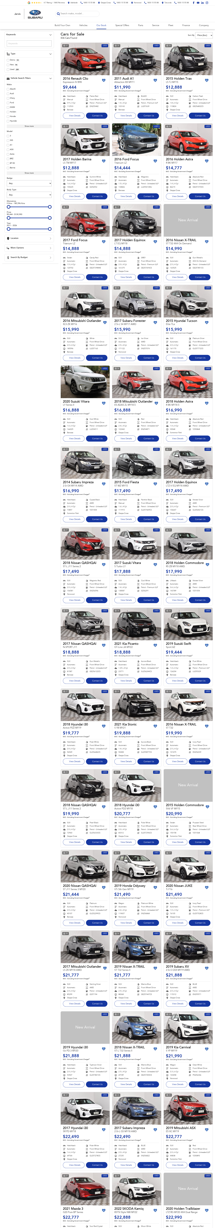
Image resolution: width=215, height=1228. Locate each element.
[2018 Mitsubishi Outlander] (136, 382)
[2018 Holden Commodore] (188, 543)
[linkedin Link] (202, 3)
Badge (9, 178)
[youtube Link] (198, 3)
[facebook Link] (193, 3)
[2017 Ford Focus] (85, 220)
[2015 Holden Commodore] (188, 785)
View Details (74, 116)
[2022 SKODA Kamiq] (136, 1189)
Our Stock (101, 25)
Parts (140, 25)
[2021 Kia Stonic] (136, 705)
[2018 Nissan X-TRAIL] (136, 1027)
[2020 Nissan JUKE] (188, 866)
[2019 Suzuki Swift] (188, 624)
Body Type (11, 190)
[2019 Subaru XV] (188, 947)
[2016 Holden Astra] (188, 139)
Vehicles (83, 25)
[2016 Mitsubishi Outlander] (85, 301)
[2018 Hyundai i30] (85, 705)
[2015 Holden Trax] (188, 59)
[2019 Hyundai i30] (85, 1027)
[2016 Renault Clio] (85, 59)
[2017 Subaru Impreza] (136, 1108)
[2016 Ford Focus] (136, 139)
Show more (29, 126)
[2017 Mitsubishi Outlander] (85, 947)
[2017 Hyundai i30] (85, 1108)
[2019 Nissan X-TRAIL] (136, 947)
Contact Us (97, 116)
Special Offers (122, 25)
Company (204, 25)
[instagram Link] (207, 3)
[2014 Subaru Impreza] (85, 462)
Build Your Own (62, 25)
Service (155, 25)
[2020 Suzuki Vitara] (85, 382)
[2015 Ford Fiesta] (136, 462)
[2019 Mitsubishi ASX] (188, 1108)
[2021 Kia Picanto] (136, 624)
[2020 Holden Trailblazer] (188, 1189)
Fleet (170, 25)
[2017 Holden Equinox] (136, 220)
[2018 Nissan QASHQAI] (85, 543)
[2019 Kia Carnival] (188, 1027)
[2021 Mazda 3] (85, 1189)
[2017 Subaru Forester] (136, 301)
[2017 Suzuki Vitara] (136, 543)
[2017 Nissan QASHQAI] (85, 624)
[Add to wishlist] (104, 80)
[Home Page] (28, 14)
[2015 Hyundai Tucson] (188, 301)
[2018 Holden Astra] (188, 382)
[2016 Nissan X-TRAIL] (188, 220)
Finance (186, 25)
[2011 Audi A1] (136, 59)
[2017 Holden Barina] (85, 139)
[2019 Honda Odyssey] (136, 866)
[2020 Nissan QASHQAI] (85, 866)
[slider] (8, 207)
